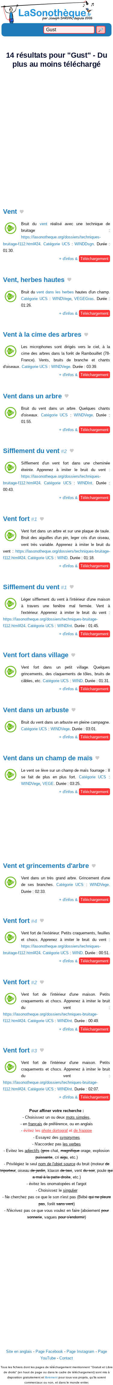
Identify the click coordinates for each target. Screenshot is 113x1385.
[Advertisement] (56, 134)
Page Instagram (80, 1351)
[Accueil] (56, 11)
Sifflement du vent (35, 451)
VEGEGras (84, 298)
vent (43, 224)
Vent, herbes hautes (33, 279)
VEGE (48, 783)
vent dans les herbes (55, 292)
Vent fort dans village (35, 655)
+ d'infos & (83, 258)
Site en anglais (19, 1351)
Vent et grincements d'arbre (46, 865)
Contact (66, 1358)
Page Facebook (49, 1351)
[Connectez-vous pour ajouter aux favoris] (21, 212)
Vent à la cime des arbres (42, 334)
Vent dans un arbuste (36, 710)
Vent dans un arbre (32, 396)
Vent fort (20, 518)
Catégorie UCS (56, 244)
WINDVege (61, 298)
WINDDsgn (84, 244)
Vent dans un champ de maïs (48, 758)
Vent (10, 211)
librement (51, 1377)
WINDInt (84, 483)
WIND (62, 558)
